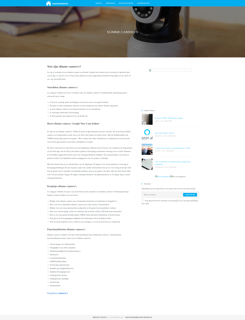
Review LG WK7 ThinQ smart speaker (169, 118)
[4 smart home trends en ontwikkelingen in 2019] (147, 149)
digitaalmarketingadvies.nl (139, 317)
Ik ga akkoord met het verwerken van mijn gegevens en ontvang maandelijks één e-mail (170, 202)
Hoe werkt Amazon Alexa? (164, 133)
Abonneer (190, 195)
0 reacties (168, 121)
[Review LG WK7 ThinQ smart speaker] (147, 119)
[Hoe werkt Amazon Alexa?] (147, 134)
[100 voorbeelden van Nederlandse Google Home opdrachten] (147, 164)
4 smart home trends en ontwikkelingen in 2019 (172, 148)
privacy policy (100, 317)
